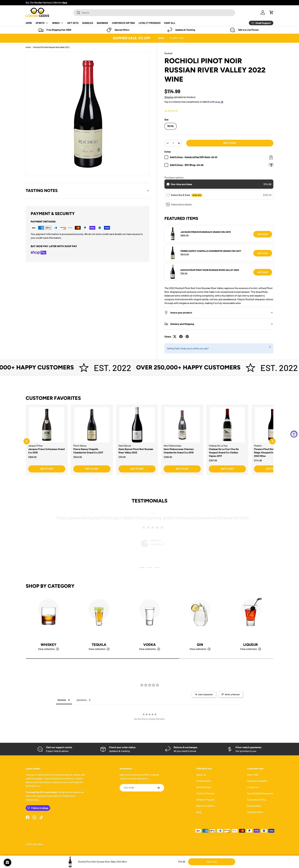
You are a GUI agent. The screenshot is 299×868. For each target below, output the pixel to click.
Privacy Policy (203, 780)
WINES (56, 22)
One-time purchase (181, 184)
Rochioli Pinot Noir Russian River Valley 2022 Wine (52, 47)
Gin (200, 645)
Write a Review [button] (232, 694)
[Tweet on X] (175, 336)
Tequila (99, 645)
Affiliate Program (205, 799)
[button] (271, 12)
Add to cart (229, 143)
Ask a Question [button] (205, 694)
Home (28, 47)
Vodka (149, 645)
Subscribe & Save (186, 194)
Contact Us (253, 787)
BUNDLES (87, 22)
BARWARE (102, 22)
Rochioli (168, 53)
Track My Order (255, 812)
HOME (29, 22)
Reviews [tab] (62, 699)
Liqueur (250, 645)
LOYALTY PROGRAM (149, 22)
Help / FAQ (252, 774)
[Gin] (200, 617)
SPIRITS (40, 22)
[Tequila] (98, 617)
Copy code (178, 38)
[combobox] (154, 12)
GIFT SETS (73, 22)
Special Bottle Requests (260, 793)
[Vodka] (149, 617)
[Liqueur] (250, 617)
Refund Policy (203, 787)
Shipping (168, 97)
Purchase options (174, 177)
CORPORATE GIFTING (123, 22)
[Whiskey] (48, 617)
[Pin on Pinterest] (187, 336)
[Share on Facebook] (181, 336)
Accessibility (254, 805)
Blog (198, 812)
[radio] (168, 184)
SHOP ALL (169, 22)
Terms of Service (205, 793)
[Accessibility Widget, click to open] (293, 434)
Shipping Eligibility (257, 780)
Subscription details (181, 204)
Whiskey (48, 645)
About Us (201, 774)
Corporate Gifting (256, 799)
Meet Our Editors (205, 805)
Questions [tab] (81, 699)
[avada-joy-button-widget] (7, 862)
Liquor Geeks (37, 844)
